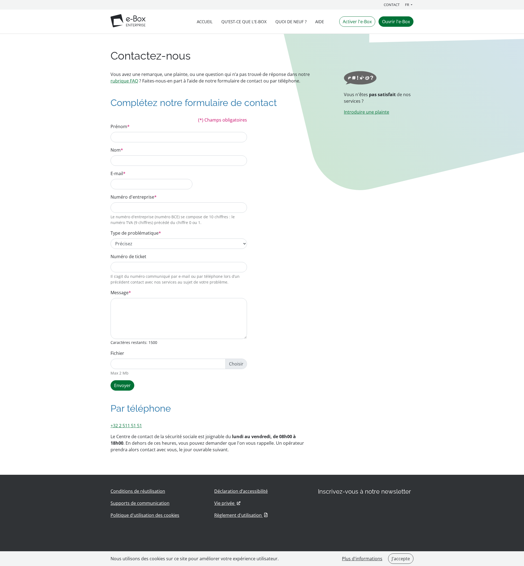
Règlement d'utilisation (240, 515)
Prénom (120, 126)
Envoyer (122, 385)
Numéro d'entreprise (134, 197)
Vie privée (227, 503)
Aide (319, 21)
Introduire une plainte (366, 112)
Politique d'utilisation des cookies (145, 515)
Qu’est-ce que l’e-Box (244, 21)
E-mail (118, 173)
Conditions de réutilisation (138, 491)
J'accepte (401, 559)
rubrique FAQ (124, 81)
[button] (409, 5)
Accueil (205, 21)
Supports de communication (140, 503)
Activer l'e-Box (357, 22)
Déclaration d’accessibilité (241, 491)
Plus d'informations (362, 559)
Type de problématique (136, 233)
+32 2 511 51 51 (126, 426)
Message (121, 293)
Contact (392, 4)
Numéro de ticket (128, 256)
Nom (117, 150)
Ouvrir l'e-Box (396, 22)
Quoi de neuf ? (290, 21)
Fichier (117, 353)
